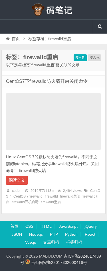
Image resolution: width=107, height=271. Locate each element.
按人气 (94, 58)
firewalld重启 (51, 202)
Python (71, 234)
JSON (16, 234)
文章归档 (51, 242)
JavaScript (68, 226)
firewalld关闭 (70, 196)
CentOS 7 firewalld (28, 196)
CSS (29, 226)
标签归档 (74, 242)
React (90, 234)
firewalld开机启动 (25, 202)
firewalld (51, 196)
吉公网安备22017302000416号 (58, 262)
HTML (46, 226)
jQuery (91, 226)
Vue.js (30, 242)
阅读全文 (17, 180)
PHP (54, 234)
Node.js (36, 234)
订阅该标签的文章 (18, 62)
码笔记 (53, 10)
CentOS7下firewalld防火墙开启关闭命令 (47, 81)
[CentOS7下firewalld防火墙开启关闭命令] (53, 151)
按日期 (80, 58)
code (16, 191)
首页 (16, 38)
